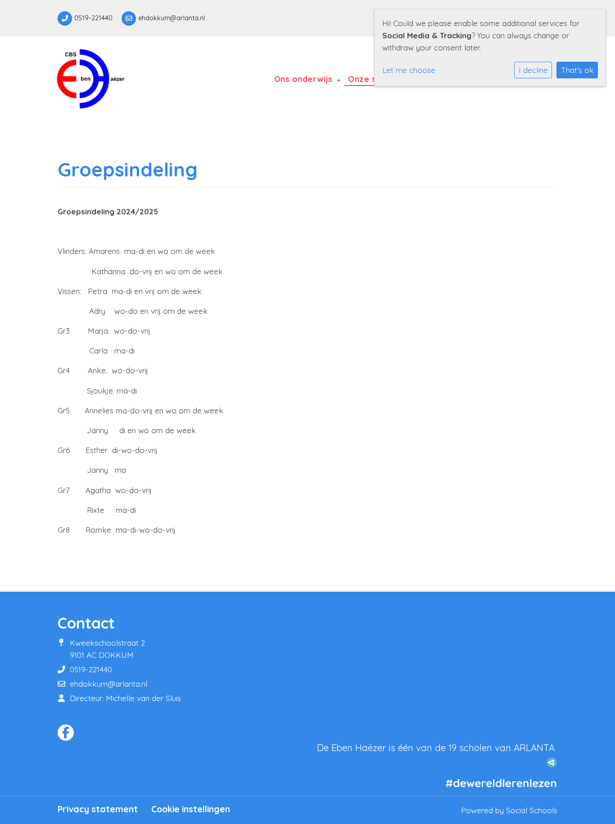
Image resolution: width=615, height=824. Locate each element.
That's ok (577, 70)
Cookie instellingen (190, 809)
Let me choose (408, 70)
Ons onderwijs (304, 79)
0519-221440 (93, 18)
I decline (533, 70)
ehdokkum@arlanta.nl (171, 18)
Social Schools (531, 810)
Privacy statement (98, 809)
